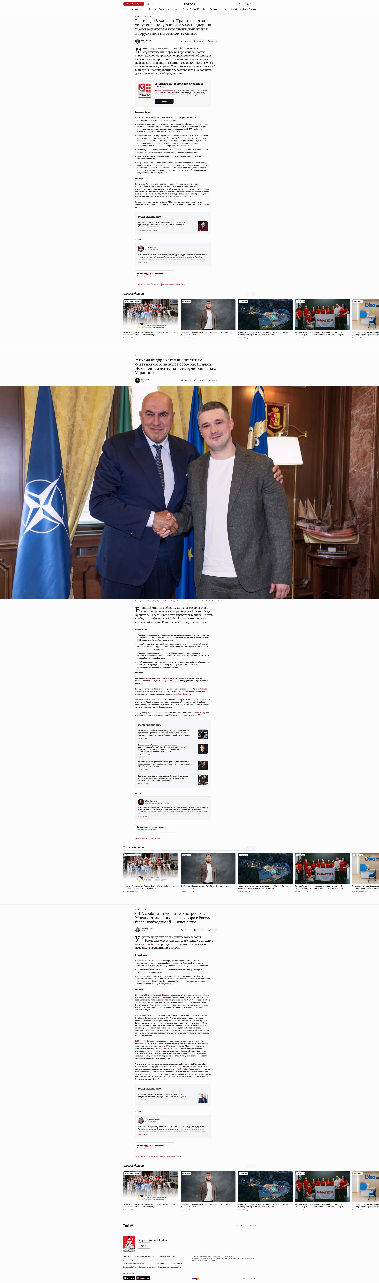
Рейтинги (225, 9)
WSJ (185, 1028)
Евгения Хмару (199, 713)
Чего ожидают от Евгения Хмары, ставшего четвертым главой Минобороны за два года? (164, 764)
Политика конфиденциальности (135, 1263)
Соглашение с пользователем (145, 1256)
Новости (143, 9)
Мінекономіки (140, 284)
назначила (163, 713)
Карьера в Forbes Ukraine (168, 1256)
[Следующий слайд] (253, 294)
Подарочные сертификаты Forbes (170, 1267)
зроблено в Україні (168, 284)
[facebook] (241, 1225)
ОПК (158, 284)
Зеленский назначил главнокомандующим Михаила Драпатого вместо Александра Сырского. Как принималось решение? (164, 778)
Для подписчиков (130, 9)
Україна (143, 1156)
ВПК (183, 284)
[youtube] (254, 1225)
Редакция (160, 1263)
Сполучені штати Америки (157, 1156)
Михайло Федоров (142, 838)
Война (193, 9)
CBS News (163, 1048)
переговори (171, 1156)
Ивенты (140, 1260)
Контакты (127, 1256)
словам (158, 637)
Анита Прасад (146, 40)
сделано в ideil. (249, 1278)
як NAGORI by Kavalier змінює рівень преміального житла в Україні (263, 333)
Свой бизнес (183, 9)
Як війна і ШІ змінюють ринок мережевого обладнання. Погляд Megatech (320, 333)
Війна (179, 1156)
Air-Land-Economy (183, 694)
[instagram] (246, 1225)
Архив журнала (176, 1263)
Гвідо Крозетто (155, 838)
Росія (137, 1156)
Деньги (162, 9)
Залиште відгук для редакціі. (146, 276)
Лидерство (214, 9)
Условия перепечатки (154, 1260)
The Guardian (182, 1069)
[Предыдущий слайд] (248, 848)
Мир (199, 9)
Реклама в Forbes (129, 1267)
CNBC (172, 1048)
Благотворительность (147, 1267)
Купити (164, 101)
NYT (136, 1018)
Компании (153, 9)
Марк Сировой (146, 379)
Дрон (148, 284)
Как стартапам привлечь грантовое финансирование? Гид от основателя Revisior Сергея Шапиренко (162, 224)
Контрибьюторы (250, 9)
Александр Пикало (147, 929)
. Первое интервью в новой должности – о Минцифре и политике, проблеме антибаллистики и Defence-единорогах (162, 748)
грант (154, 284)
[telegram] (250, 1225)
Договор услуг (128, 1260)
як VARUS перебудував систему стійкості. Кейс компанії (205, 333)
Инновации (172, 9)
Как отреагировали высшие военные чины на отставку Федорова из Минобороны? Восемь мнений (164, 733)
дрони (178, 284)
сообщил (152, 944)
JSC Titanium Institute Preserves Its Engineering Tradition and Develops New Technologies (150, 333)
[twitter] (237, 1225)
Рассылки (168, 1260)
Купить (144, 1245)
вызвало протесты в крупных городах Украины (155, 681)
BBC (147, 1056)
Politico (138, 1041)
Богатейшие (236, 9)
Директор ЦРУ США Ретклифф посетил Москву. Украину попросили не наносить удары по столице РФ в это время (162, 1095)
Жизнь (205, 9)
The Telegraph (149, 1041)
